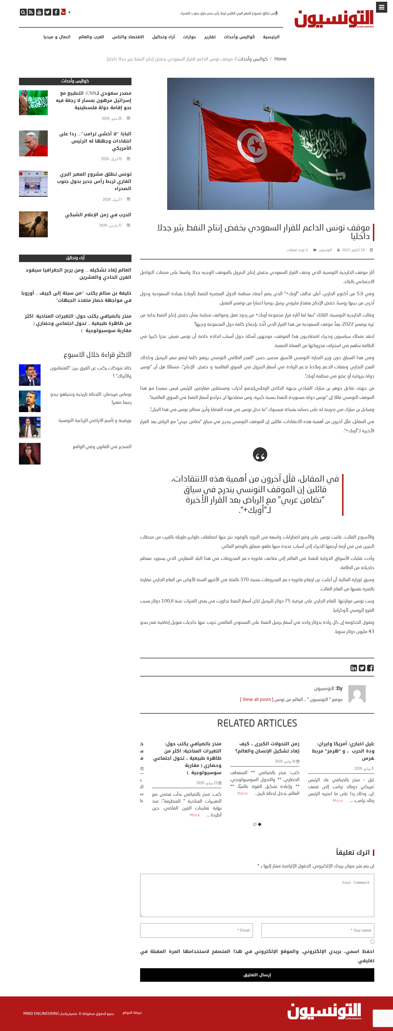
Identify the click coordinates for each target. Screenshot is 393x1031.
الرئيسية (271, 37)
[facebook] (56, 12)
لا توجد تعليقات (297, 250)
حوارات (189, 37)
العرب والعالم (91, 37)
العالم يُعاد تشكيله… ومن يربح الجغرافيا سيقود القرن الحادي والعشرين (78, 274)
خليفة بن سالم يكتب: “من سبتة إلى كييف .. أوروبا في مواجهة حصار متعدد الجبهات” (76, 297)
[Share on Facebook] (370, 668)
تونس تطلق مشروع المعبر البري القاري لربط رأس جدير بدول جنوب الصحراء (229, 13)
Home (280, 59)
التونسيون (325, 250)
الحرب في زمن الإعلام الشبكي (98, 214)
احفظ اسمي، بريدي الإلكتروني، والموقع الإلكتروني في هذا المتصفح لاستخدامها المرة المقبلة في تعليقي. (257, 956)
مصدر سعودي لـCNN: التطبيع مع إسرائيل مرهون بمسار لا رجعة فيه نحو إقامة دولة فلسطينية (93, 100)
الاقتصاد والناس (128, 37)
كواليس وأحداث (239, 37)
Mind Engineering (41, 1014)
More (187, 815)
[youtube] (39, 12)
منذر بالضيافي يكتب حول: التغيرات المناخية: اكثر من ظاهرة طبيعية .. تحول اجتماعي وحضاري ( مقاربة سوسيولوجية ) (180, 758)
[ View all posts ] (256, 700)
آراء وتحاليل (163, 37)
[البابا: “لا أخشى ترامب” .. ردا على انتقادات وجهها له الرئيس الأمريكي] (33, 144)
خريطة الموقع (132, 1013)
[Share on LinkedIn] (354, 668)
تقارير (210, 37)
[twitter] (47, 12)
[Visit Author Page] (357, 701)
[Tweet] (362, 668)
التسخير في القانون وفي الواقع (102, 447)
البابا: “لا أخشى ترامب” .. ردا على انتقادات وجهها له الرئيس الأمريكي (95, 141)
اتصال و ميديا (56, 37)
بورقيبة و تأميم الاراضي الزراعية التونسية (94, 420)
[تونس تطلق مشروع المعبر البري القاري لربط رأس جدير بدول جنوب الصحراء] (33, 185)
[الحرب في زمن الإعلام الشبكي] (33, 225)
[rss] (31, 12)
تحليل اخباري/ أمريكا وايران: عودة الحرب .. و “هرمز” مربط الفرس (337, 751)
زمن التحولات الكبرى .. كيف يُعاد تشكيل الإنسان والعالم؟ (260, 747)
